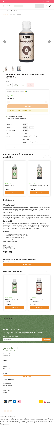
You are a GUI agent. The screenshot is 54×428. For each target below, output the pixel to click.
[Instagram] (11, 411)
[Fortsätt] (49, 41)
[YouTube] (8, 411)
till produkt (15, 192)
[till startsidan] (7, 6)
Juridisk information (8, 379)
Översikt (5, 14)
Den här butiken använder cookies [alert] (8, 416)
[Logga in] (47, 6)
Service (5, 360)
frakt (17, 353)
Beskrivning (12, 14)
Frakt (24, 99)
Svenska (47, 1)
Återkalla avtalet (27, 376)
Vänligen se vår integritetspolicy (10, 336)
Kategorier (19, 6)
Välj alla (4, 424)
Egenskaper (19, 14)
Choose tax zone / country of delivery (16, 91)
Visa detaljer (39, 423)
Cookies (5, 392)
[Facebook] (5, 411)
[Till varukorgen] (50, 6)
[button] (6, 69)
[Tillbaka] (4, 41)
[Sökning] (42, 6)
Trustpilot (32, 6)
